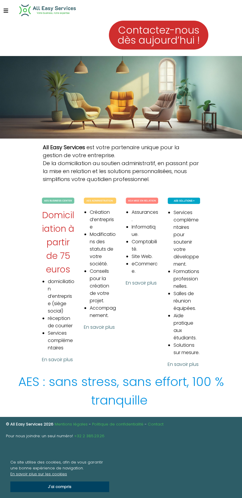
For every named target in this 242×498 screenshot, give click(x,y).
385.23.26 (95, 436)
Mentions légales (71, 424)
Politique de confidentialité (117, 424)
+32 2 (80, 436)
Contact (155, 424)
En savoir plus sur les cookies (38, 474)
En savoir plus (57, 359)
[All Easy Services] (47, 10)
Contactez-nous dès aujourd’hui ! (158, 35)
